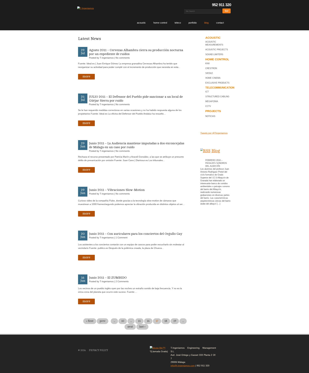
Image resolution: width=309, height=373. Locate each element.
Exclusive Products (217, 83)
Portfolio (192, 22)
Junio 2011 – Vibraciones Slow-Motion (117, 190)
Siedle (209, 73)
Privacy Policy (98, 350)
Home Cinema (212, 78)
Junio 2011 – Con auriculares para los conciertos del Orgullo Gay (135, 234)
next (130, 326)
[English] (189, 5)
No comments (123, 57)
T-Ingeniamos (84, 344)
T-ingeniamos (107, 57)
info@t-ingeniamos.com (183, 365)
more (86, 76)
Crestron (211, 68)
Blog (206, 22)
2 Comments (122, 281)
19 (174, 321)
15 (139, 321)
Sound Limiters (214, 54)
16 (148, 321)
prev (102, 321)
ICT (207, 91)
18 (165, 321)
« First (89, 321)
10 (122, 321)
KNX (207, 63)
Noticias (210, 116)
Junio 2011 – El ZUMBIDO (108, 277)
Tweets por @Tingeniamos (214, 133)
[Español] (185, 5)
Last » (142, 326)
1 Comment (121, 237)
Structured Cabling (217, 96)
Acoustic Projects (216, 49)
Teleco (178, 22)
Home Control (160, 22)
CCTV (208, 106)
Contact (220, 22)
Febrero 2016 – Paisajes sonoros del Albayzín (216, 163)
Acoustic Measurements (214, 43)
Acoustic (141, 22)
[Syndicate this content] (205, 150)
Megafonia (211, 101)
